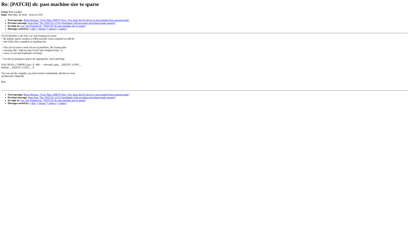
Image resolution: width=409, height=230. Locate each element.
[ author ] (62, 28)
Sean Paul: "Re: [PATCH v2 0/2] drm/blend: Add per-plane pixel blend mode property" (72, 23)
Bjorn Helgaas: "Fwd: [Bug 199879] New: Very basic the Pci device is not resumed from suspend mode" (77, 20)
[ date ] (33, 28)
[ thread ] (42, 28)
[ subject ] (52, 28)
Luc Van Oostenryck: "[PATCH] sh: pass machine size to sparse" (53, 26)
